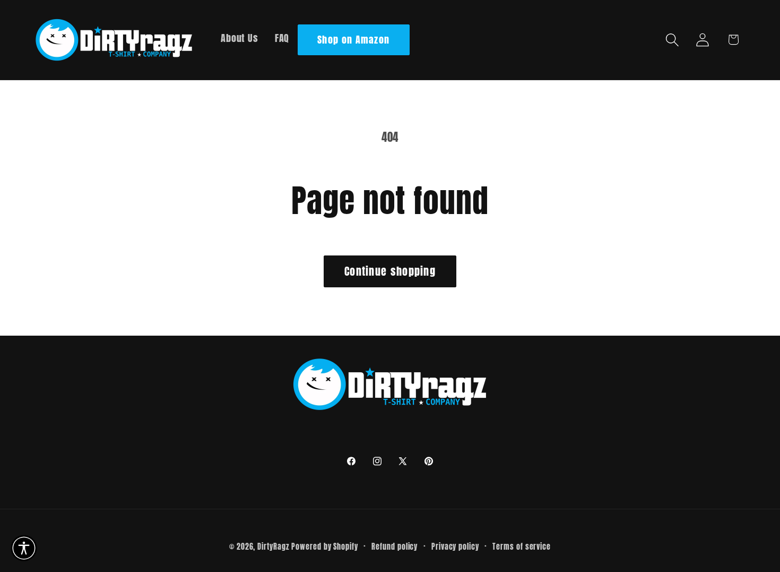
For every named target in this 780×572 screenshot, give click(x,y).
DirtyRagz (273, 546)
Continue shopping (390, 271)
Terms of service (521, 546)
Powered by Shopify (324, 546)
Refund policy (394, 546)
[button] (672, 39)
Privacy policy (455, 546)
